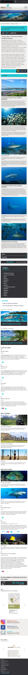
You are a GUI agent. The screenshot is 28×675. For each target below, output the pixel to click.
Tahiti (5, 276)
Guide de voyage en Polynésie (10, 303)
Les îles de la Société (9, 274)
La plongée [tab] (4, 75)
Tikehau (6, 292)
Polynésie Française (9, 273)
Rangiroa (6, 288)
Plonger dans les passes (9, 242)
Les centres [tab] (4, 257)
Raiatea (5, 281)
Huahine (6, 285)
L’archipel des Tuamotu (9, 286)
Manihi (5, 293)
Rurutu (5, 295)
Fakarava (6, 290)
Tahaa (5, 283)
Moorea (5, 278)
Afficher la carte (22, 71)
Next (24, 605)
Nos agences (24, 1)
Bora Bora (6, 280)
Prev (3, 605)
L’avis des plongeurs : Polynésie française (13, 305)
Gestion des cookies (5, 673)
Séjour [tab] (3, 254)
